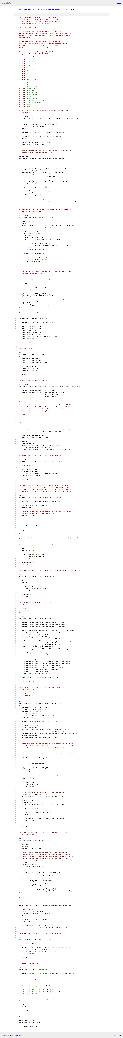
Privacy (17, 1035)
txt (115, 1035)
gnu (16, 9)
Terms (22, 1035)
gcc (20, 9)
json (119, 1035)
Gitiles (11, 1035)
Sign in (119, 3)
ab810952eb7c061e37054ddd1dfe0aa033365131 (43, 9)
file (53, 14)
